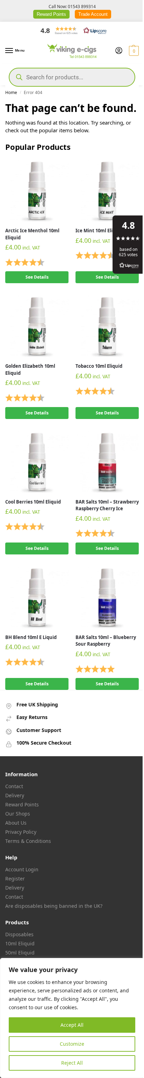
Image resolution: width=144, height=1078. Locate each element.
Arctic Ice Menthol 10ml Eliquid (32, 234)
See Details (37, 277)
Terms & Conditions (28, 841)
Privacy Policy (20, 832)
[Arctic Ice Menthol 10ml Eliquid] (37, 190)
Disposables (19, 934)
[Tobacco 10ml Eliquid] (107, 325)
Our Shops (17, 813)
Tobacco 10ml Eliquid (98, 366)
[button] (72, 30)
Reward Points (51, 14)
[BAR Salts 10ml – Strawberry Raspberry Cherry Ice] (107, 461)
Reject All (72, 1062)
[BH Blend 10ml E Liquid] (37, 596)
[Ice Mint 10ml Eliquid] (107, 190)
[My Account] (119, 50)
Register (15, 878)
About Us (16, 822)
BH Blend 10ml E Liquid (31, 637)
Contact (14, 786)
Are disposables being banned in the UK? (53, 906)
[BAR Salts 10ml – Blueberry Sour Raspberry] (107, 596)
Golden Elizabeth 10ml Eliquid (30, 369)
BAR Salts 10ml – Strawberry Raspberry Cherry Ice (107, 505)
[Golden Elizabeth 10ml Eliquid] (37, 325)
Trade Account (93, 14)
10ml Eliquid (20, 943)
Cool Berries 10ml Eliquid (33, 502)
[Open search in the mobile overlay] (72, 77)
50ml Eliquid (20, 952)
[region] (72, 1018)
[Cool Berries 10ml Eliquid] (37, 461)
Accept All (72, 1025)
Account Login (21, 869)
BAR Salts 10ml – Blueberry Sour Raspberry (105, 640)
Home (11, 92)
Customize (72, 1043)
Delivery (14, 795)
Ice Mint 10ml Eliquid (99, 230)
